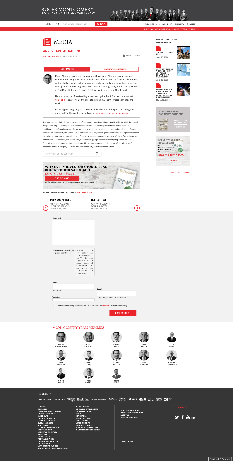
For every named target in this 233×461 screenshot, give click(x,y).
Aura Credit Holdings (48, 446)
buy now (173, 160)
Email (99, 289)
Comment (56, 218)
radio (78, 413)
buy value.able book (130, 410)
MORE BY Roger (67, 69)
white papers (82, 420)
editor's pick (44, 443)
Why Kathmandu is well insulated (100, 205)
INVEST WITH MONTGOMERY (115, 69)
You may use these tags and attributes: (63, 251)
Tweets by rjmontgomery (179, 172)
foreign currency (46, 420)
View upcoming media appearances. (114, 113)
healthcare (43, 425)
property (42, 434)
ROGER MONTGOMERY (68, 11)
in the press (82, 416)
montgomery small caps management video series (88, 428)
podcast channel (84, 425)
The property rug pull (164, 53)
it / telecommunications (49, 427)
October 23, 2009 (58, 208)
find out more (62, 178)
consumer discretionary (49, 411)
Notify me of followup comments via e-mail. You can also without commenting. (92, 305)
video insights (83, 423)
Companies (42, 409)
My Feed (192, 24)
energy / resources (47, 413)
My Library (179, 24)
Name (54, 282)
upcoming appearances (87, 409)
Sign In (165, 24)
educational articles (48, 441)
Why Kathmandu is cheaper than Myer (60, 205)
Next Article (99, 199)
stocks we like (45, 436)
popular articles (46, 439)
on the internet (83, 418)
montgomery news (129, 417)
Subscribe (149, 24)
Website (56, 297)
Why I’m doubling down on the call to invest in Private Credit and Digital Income (164, 93)
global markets (45, 423)
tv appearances (83, 411)
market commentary (47, 432)
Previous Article (60, 199)
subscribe (180, 127)
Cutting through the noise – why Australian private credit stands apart (164, 73)
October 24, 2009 (99, 208)
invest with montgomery (133, 413)
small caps (43, 416)
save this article (133, 56)
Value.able (60, 99)
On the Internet (52, 56)
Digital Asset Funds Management (53, 448)
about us (125, 415)
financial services (46, 418)
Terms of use (127, 441)
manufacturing (45, 430)
